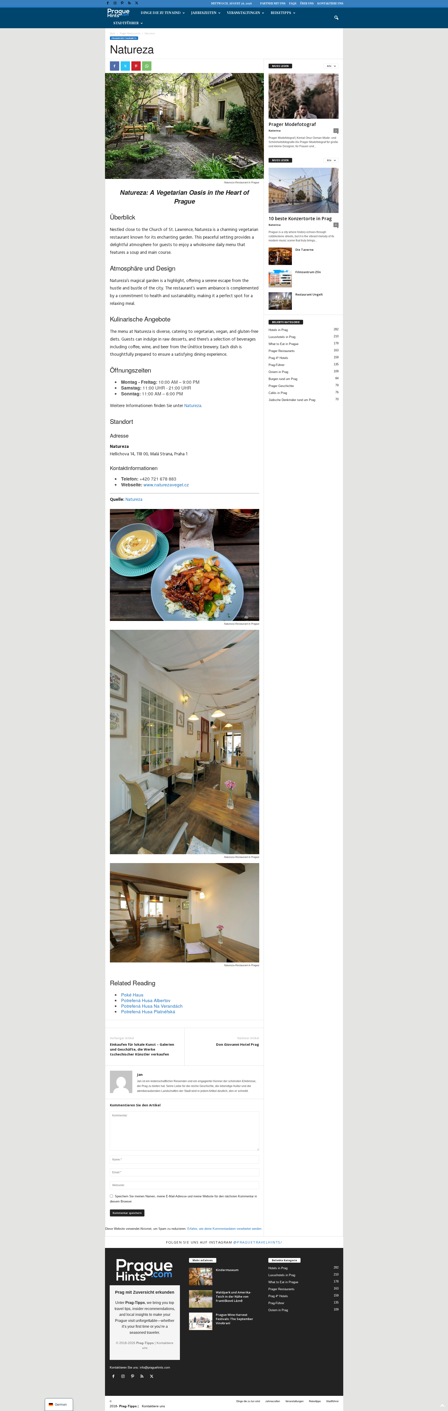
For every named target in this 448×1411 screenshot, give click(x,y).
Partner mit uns (272, 3)
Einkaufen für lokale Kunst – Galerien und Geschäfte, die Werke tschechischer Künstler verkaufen (142, 1049)
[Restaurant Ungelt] (280, 301)
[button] (336, 18)
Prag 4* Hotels (278, 358)
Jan (140, 1074)
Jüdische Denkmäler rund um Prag (292, 400)
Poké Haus (132, 994)
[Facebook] (108, 3)
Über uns (307, 3)
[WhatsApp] (146, 66)
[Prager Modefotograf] (304, 96)
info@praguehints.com (155, 1367)
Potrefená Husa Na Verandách (152, 1006)
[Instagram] (115, 3)
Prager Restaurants (130, 33)
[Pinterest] (122, 3)
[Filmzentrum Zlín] (280, 278)
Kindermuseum (227, 1270)
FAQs (292, 3)
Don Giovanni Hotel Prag (237, 1044)
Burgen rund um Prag (283, 379)
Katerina (275, 130)
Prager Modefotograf (292, 124)
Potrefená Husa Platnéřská (148, 1011)
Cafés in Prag (278, 393)
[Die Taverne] (280, 256)
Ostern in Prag (278, 372)
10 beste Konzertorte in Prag (300, 219)
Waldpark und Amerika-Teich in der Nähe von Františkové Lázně (233, 1296)
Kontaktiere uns (330, 3)
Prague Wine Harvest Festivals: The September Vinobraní (234, 1319)
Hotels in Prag (278, 330)
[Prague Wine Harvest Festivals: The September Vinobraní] (200, 1321)
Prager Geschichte (281, 386)
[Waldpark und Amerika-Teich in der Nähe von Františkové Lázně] (200, 1299)
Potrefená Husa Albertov (146, 1000)
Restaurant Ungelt (309, 294)
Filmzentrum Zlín (308, 272)
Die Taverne (304, 249)
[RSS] (129, 3)
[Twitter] (137, 3)
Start (112, 33)
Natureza (192, 405)
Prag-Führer (276, 365)
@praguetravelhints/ (257, 1242)
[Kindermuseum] (200, 1276)
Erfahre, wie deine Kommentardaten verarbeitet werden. (224, 1228)
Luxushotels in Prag (282, 337)
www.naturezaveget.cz (166, 484)
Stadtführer (126, 23)
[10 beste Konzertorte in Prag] (304, 190)
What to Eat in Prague (283, 344)
